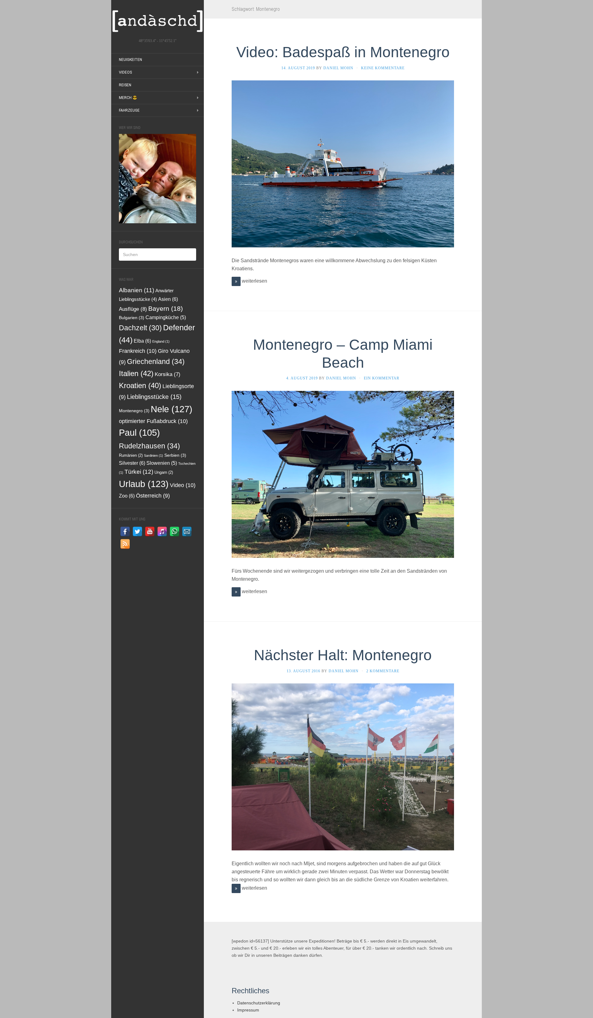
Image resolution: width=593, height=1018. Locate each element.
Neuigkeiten (130, 60)
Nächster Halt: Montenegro (343, 655)
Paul (139, 433)
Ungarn (163, 472)
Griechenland (156, 361)
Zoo (127, 495)
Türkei (138, 471)
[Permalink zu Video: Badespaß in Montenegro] (343, 163)
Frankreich (138, 351)
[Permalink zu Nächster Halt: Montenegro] (343, 766)
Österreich (153, 496)
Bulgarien (131, 317)
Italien (136, 373)
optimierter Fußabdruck (153, 421)
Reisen (125, 85)
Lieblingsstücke (154, 396)
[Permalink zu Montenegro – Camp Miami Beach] (343, 474)
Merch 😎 (128, 98)
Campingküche (165, 317)
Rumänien (131, 455)
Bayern (165, 308)
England (161, 341)
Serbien (175, 455)
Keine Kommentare (383, 68)
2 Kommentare (382, 671)
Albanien (136, 290)
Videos (125, 72)
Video (183, 485)
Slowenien (161, 463)
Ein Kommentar (381, 378)
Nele (171, 409)
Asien (168, 299)
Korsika (167, 374)
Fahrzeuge (129, 110)
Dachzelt (140, 328)
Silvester (132, 463)
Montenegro (134, 410)
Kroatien (140, 385)
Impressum (248, 1009)
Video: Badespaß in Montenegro (343, 52)
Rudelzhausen (149, 446)
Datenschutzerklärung (258, 1002)
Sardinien (153, 455)
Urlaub (144, 484)
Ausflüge (133, 309)
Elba (142, 341)
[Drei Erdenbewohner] (157, 21)
